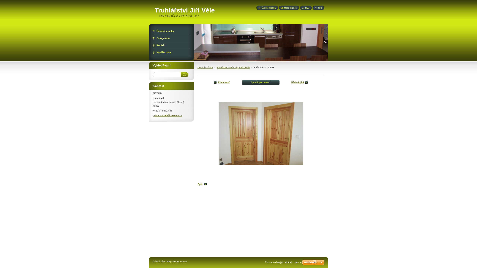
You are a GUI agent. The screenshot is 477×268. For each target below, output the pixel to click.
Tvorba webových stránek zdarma (283, 262)
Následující (297, 82)
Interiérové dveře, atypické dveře (233, 67)
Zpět (200, 184)
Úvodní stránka (205, 67)
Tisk (320, 8)
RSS (307, 8)
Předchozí (224, 82)
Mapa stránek (290, 8)
